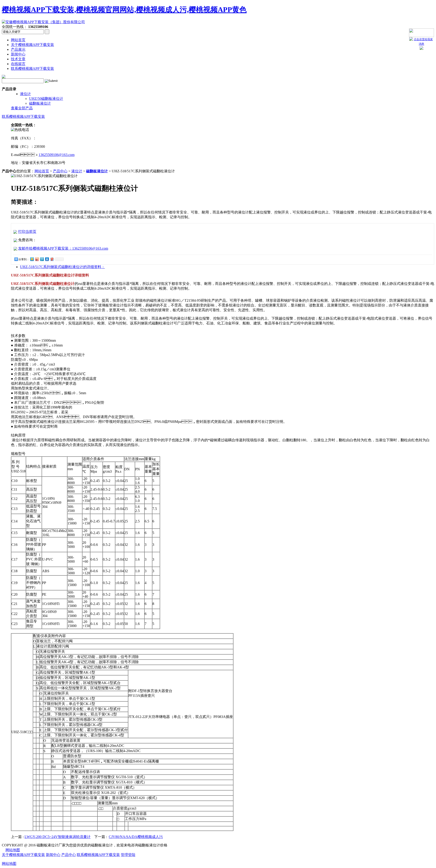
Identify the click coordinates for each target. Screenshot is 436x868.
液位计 (25, 94)
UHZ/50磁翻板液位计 (46, 98)
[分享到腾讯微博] (41, 259)
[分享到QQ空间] (31, 259)
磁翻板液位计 (40, 103)
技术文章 (18, 59)
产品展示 (18, 49)
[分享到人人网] (46, 259)
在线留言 (18, 64)
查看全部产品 (22, 108)
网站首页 (18, 40)
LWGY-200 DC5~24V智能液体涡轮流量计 (58, 837)
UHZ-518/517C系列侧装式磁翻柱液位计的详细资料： (62, 267)
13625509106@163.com (56, 155)
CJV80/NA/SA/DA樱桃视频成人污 (136, 837)
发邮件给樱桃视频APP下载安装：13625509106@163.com (63, 248)
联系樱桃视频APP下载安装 (32, 68)
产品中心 (60, 171)
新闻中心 (18, 54)
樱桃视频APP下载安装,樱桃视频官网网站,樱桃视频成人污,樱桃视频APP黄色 (124, 9)
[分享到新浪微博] (36, 259)
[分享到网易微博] (51, 259)
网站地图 (12, 850)
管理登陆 (128, 855)
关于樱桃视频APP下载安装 (32, 45)
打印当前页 (27, 231)
